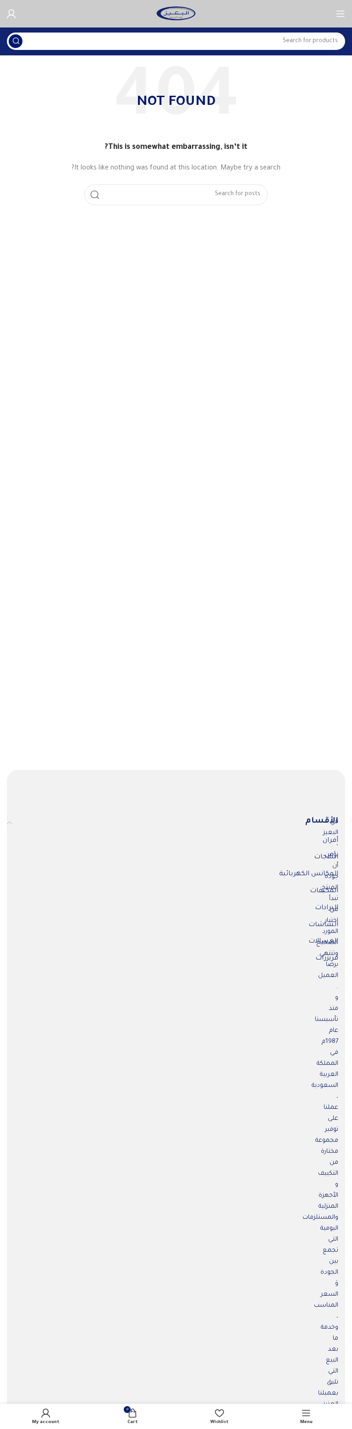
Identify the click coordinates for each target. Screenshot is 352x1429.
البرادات (326, 908)
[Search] (15, 41)
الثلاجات (326, 857)
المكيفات (324, 891)
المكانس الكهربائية (308, 874)
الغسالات (323, 941)
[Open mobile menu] (340, 14)
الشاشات (323, 925)
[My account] (11, 14)
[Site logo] (176, 14)
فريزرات (326, 958)
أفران (330, 841)
